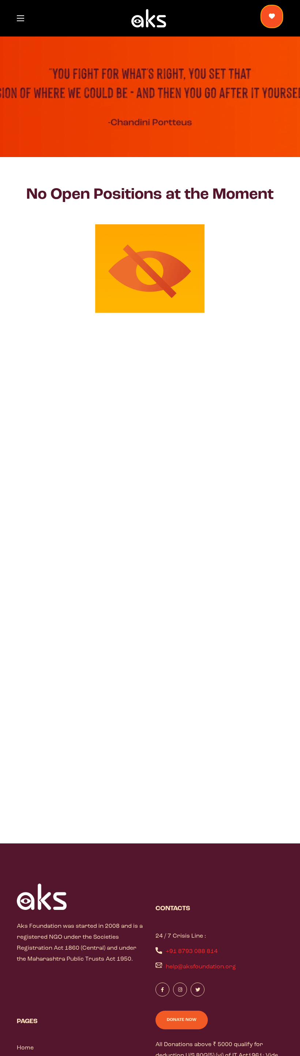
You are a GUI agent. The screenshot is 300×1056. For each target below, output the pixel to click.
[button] (271, 16)
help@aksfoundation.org (201, 967)
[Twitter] (198, 989)
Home (25, 1048)
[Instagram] (180, 989)
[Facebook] (162, 989)
